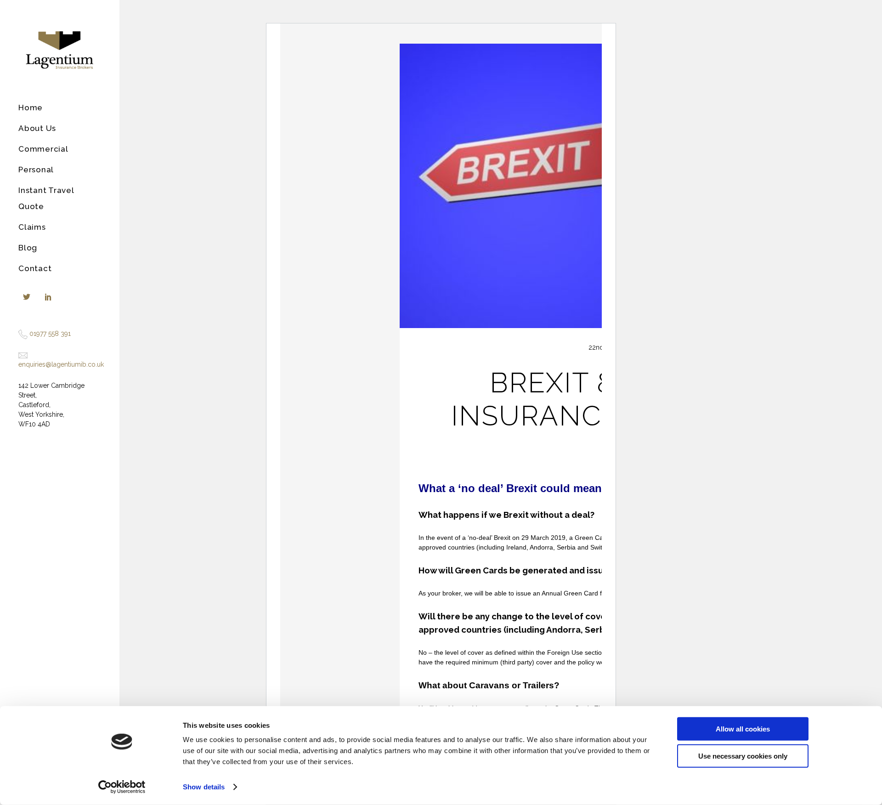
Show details (204, 787)
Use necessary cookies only (742, 756)
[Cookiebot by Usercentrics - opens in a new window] (122, 787)
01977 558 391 (50, 333)
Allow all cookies (743, 729)
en (22, 364)
